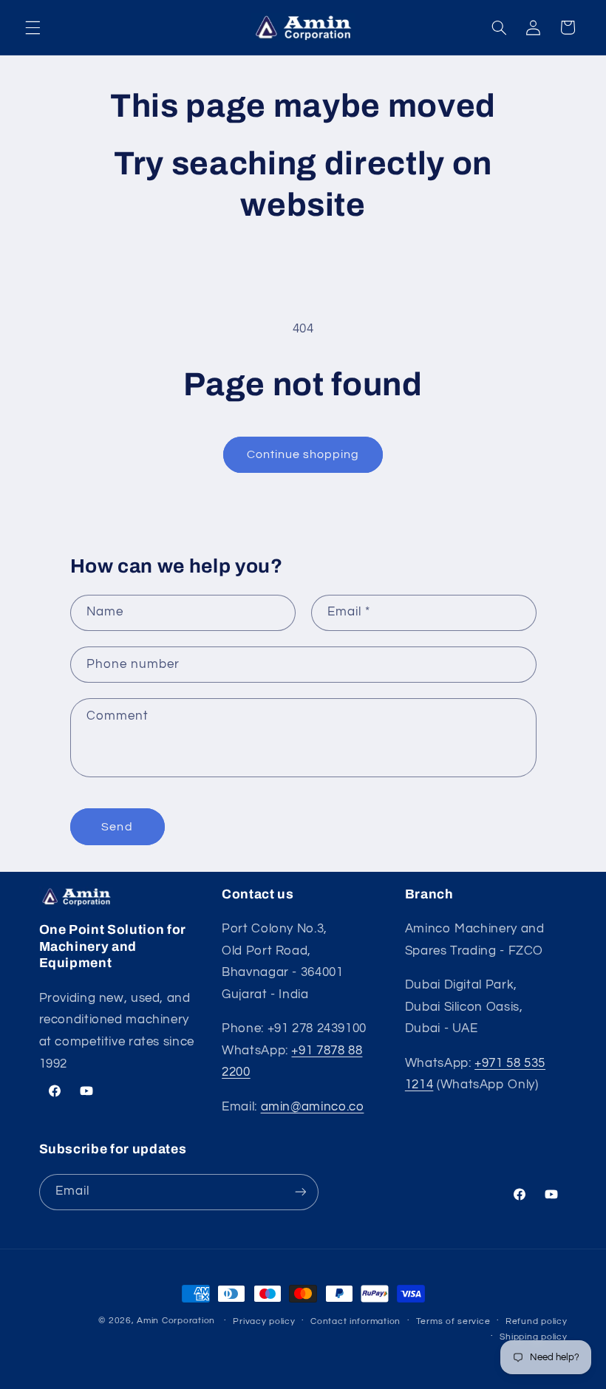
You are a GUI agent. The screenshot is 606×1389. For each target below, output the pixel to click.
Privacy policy (264, 1321)
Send (116, 827)
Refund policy (536, 1321)
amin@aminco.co (312, 1106)
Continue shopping (303, 454)
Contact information (355, 1321)
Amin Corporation (176, 1321)
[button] (33, 27)
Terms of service (453, 1321)
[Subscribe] (300, 1192)
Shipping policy (533, 1337)
